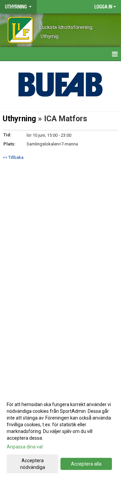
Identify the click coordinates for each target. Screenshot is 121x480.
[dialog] (60, 435)
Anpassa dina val (25, 446)
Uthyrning (19, 118)
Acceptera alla (86, 464)
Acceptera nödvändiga (32, 464)
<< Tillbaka (13, 157)
